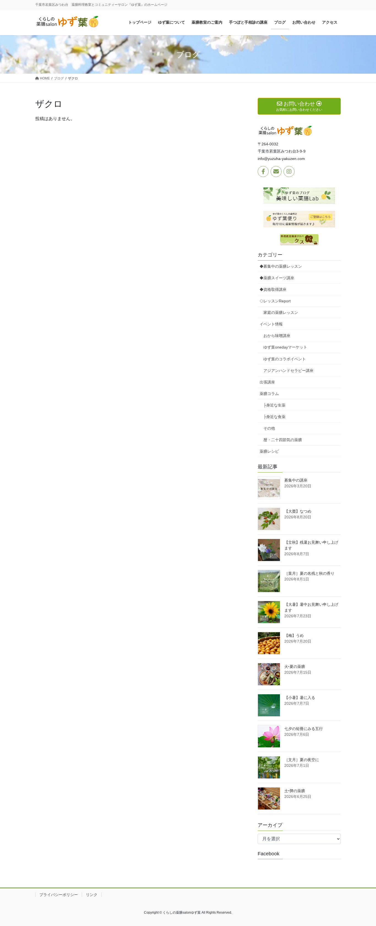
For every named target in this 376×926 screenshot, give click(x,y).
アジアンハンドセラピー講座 (288, 370)
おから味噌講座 (276, 335)
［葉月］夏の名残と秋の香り (309, 573)
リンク (91, 894)
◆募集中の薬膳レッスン (281, 266)
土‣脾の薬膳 (294, 791)
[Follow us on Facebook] (263, 171)
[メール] (276, 171)
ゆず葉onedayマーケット (285, 347)
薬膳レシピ (269, 451)
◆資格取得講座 (273, 289)
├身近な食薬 (274, 416)
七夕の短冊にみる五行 (303, 728)
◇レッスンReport (275, 301)
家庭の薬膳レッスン (280, 312)
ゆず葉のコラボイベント (284, 359)
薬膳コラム (269, 393)
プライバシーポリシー (58, 894)
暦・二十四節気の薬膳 (282, 440)
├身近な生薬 (274, 405)
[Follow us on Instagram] (289, 171)
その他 (269, 428)
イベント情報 (271, 324)
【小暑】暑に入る (299, 697)
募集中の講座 (295, 480)
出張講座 (267, 382)
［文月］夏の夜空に (301, 760)
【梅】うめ (294, 635)
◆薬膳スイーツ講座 (277, 278)
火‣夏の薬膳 (294, 666)
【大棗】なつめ (297, 511)
